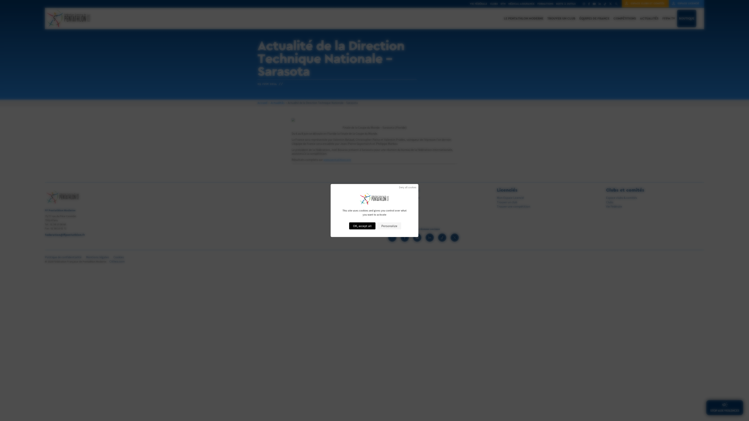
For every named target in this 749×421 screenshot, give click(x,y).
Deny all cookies (407, 187)
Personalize (389, 226)
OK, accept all (362, 226)
